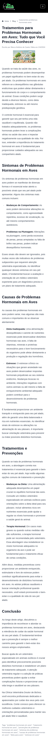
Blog (14, 21)
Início (7, 21)
